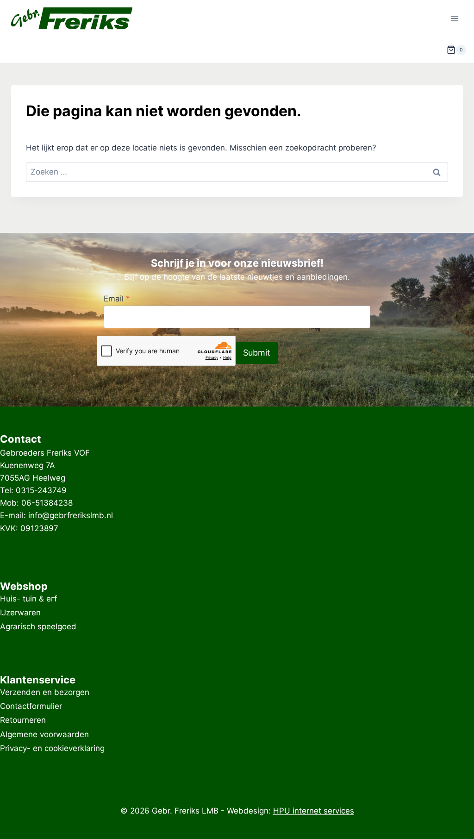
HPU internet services (313, 810)
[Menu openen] (454, 18)
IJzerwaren (20, 612)
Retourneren (23, 720)
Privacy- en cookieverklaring (52, 748)
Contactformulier (31, 706)
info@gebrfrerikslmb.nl (70, 515)
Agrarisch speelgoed (38, 627)
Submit (256, 352)
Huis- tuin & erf (28, 598)
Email (117, 298)
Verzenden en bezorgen (44, 692)
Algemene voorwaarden (44, 734)
